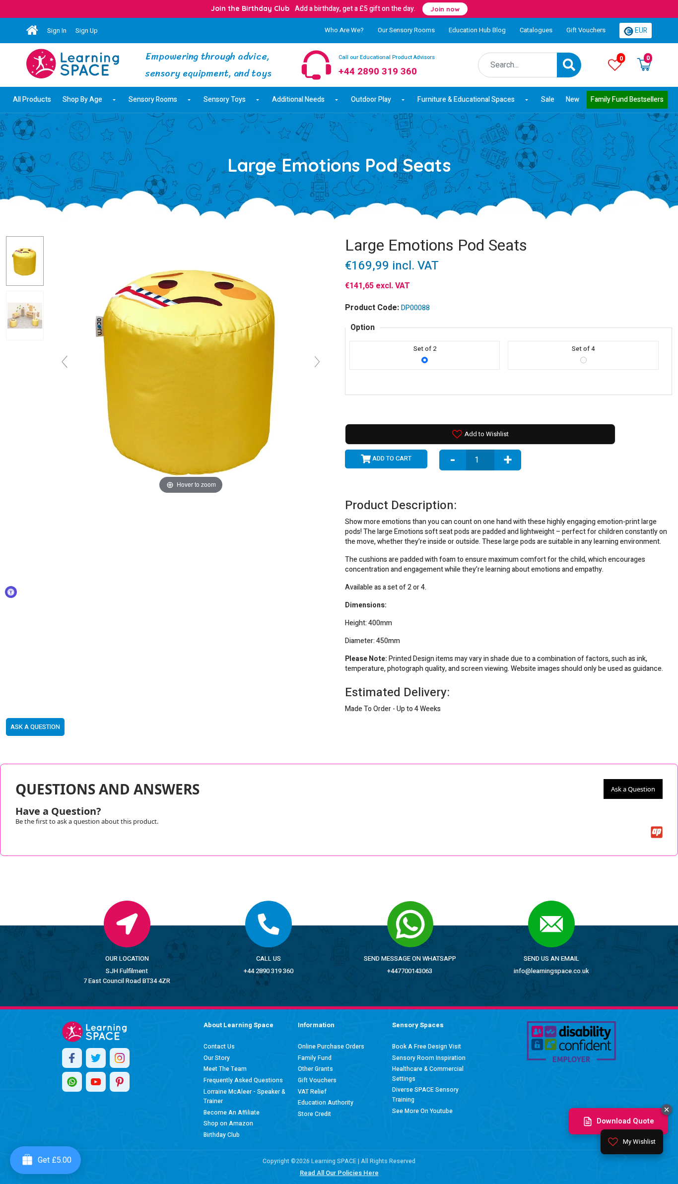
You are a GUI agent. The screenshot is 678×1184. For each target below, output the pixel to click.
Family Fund (315, 1057)
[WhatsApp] (72, 1082)
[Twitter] (96, 1058)
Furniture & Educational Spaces (466, 99)
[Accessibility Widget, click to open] (11, 592)
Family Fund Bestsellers (627, 99)
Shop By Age (82, 99)
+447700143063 (409, 971)
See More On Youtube (422, 1111)
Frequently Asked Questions (243, 1080)
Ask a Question (633, 789)
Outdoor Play (371, 99)
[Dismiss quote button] (666, 1109)
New (572, 99)
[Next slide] (317, 362)
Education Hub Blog (477, 30)
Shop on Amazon (228, 1123)
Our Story (216, 1057)
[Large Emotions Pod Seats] (72, 63)
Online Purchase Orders (331, 1046)
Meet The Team (225, 1068)
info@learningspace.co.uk (551, 971)
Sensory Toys (224, 99)
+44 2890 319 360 (268, 971)
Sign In (57, 30)
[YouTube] (96, 1082)
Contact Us (219, 1046)
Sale (547, 99)
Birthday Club (221, 1134)
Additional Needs (298, 99)
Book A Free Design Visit (426, 1046)
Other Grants (315, 1068)
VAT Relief (312, 1091)
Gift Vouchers (586, 30)
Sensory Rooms (153, 99)
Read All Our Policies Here (339, 1173)
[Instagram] (120, 1058)
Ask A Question (35, 726)
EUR (640, 30)
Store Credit (314, 1114)
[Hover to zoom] (191, 366)
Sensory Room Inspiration (429, 1057)
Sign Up (86, 30)
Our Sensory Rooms (406, 30)
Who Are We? (344, 30)
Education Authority (325, 1102)
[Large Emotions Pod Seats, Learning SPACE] (25, 261)
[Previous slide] (64, 362)
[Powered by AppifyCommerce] (657, 832)
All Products (32, 99)
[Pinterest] (120, 1082)
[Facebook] (72, 1058)
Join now (445, 9)
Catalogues (536, 30)
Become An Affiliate (231, 1112)
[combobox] (517, 65)
